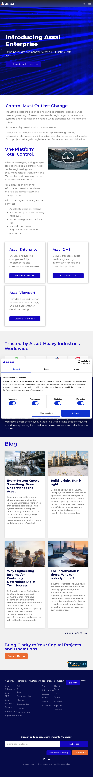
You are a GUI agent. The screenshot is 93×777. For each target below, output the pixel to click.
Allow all (75, 413)
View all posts (73, 633)
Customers (35, 681)
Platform (9, 681)
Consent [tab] (16, 369)
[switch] (35, 403)
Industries (22, 681)
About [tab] (77, 369)
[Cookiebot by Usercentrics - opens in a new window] (79, 362)
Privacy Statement (44, 764)
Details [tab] (47, 369)
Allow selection (46, 413)
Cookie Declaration (62, 764)
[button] (1, 49)
